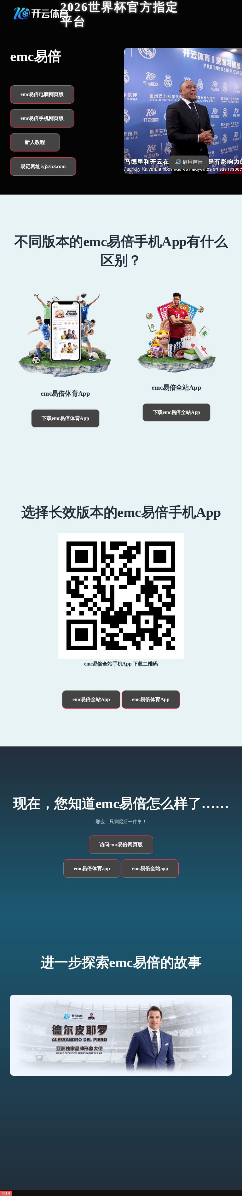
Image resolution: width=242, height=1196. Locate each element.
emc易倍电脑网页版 (42, 94)
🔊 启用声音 (189, 162)
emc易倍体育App (151, 699)
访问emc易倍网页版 (120, 844)
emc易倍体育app (92, 868)
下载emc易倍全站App (176, 412)
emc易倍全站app (150, 868)
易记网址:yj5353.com (43, 166)
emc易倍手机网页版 (42, 118)
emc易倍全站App (91, 699)
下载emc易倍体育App (65, 418)
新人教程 (35, 142)
